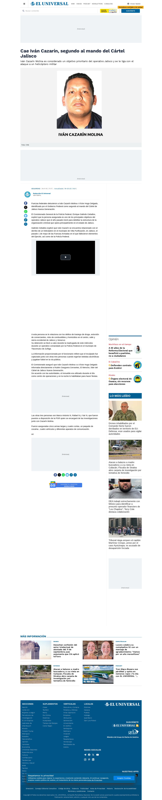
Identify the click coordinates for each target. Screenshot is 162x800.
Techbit (25, 768)
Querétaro (88, 718)
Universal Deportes (29, 750)
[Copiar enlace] (25, 220)
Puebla (86, 712)
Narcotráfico (27, 739)
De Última (47, 715)
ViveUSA (66, 734)
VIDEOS (79, 4)
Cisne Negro (47, 726)
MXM (73, 4)
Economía (26, 747)
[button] (130, 11)
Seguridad (35, 188)
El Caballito (114, 362)
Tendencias (26, 760)
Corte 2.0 (25, 710)
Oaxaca (87, 710)
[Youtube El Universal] (97, 755)
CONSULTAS (108, 4)
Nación (25, 707)
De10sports (67, 728)
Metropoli (26, 734)
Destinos (46, 718)
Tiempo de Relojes (50, 723)
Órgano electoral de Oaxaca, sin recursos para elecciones (120, 381)
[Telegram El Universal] (85, 755)
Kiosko (112, 375)
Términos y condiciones (77, 791)
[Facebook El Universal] (89, 755)
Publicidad (84, 788)
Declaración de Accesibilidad (125, 788)
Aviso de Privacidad (97, 788)
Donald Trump (27, 731)
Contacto (90, 791)
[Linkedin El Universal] (93, 759)
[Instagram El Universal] (85, 759)
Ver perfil (37, 195)
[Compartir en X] (25, 207)
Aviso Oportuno (69, 712)
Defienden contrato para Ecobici (120, 366)
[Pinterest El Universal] (89, 759)
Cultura (25, 755)
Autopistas (47, 720)
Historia (110, 788)
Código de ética (64, 788)
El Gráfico (67, 726)
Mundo (25, 728)
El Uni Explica (27, 720)
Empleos (66, 715)
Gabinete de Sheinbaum (27, 724)
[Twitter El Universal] (93, 755)
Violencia (75, 788)
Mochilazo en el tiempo (120, 344)
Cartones (25, 744)
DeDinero (67, 731)
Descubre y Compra (71, 707)
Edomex (87, 707)
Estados (25, 736)
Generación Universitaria (68, 722)
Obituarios (67, 718)
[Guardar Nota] (25, 224)
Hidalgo (87, 715)
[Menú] (24, 4)
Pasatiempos (68, 739)
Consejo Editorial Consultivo (46, 788)
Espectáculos (27, 752)
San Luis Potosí (90, 720)
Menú (24, 771)
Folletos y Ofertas (70, 710)
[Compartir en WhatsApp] (25, 211)
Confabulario (27, 757)
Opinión (113, 339)
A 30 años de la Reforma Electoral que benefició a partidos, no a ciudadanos (120, 352)
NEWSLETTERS (97, 4)
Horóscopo (67, 742)
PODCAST (86, 4)
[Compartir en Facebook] (25, 203)
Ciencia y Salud (28, 763)
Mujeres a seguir (28, 712)
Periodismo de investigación (27, 716)
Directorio (29, 788)
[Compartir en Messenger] (25, 215)
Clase (45, 707)
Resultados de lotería (69, 745)
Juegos (66, 736)
